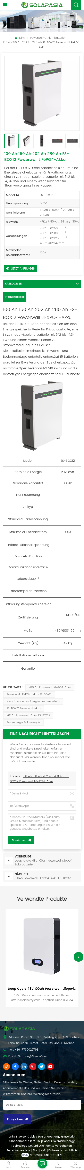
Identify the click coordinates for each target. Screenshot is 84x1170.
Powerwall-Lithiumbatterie (47, 38)
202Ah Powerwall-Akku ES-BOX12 (28, 715)
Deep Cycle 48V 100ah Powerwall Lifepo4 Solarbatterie (42, 988)
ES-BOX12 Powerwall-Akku (24, 708)
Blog (36, 1150)
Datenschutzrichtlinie (63, 1150)
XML (43, 1150)
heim (21, 38)
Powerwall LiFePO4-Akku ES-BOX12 (29, 694)
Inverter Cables (26, 1136)
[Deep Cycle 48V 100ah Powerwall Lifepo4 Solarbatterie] (42, 945)
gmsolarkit (68, 1136)
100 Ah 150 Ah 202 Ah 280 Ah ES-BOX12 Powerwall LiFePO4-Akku (39, 779)
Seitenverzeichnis (19, 1150)
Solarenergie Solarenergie (23, 722)
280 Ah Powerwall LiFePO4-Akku (50, 687)
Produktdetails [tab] (14, 297)
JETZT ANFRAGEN (23, 268)
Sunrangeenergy (49, 1136)
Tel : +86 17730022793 (23, 1050)
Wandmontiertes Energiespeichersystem (33, 701)
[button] (78, 957)
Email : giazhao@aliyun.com (27, 1056)
